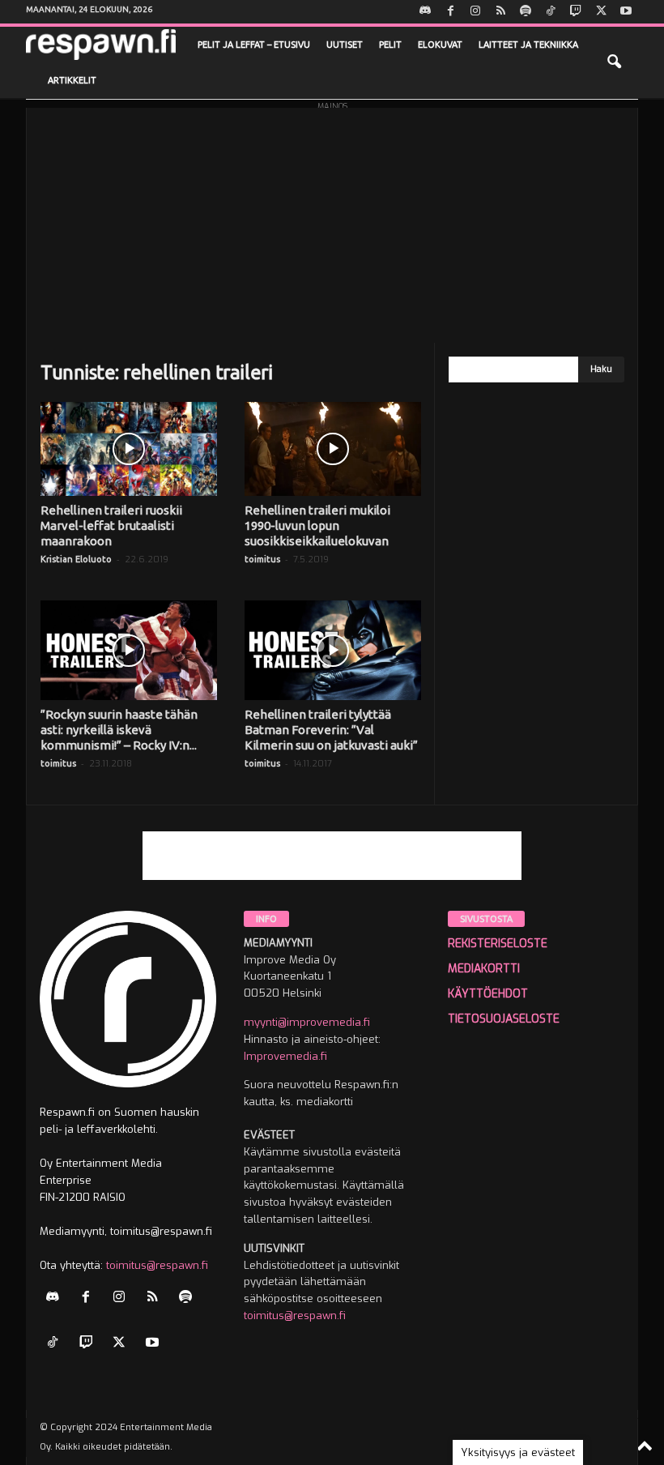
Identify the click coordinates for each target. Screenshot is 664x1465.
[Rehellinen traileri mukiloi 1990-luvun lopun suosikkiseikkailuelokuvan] (333, 449)
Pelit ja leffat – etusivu (254, 44)
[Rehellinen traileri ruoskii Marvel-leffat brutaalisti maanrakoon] (128, 449)
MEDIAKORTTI (484, 968)
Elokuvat (440, 44)
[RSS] (500, 11)
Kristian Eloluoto (76, 559)
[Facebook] (450, 11)
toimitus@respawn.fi (157, 1265)
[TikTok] (550, 11)
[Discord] (425, 11)
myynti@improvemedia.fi (307, 1022)
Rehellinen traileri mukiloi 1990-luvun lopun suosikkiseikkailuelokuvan (317, 525)
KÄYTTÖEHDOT (488, 994)
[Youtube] (626, 11)
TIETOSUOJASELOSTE (504, 1019)
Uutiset (344, 44)
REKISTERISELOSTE (497, 943)
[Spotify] (525, 11)
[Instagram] (475, 11)
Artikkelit (72, 80)
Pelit (390, 44)
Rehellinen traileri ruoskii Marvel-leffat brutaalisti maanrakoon (111, 525)
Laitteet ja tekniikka (528, 44)
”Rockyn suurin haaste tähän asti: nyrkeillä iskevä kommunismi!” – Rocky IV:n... (119, 729)
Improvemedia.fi (285, 1056)
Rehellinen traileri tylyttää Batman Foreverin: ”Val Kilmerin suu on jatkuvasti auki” (331, 729)
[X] (601, 11)
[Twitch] (575, 11)
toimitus (262, 559)
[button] (614, 62)
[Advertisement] (332, 221)
